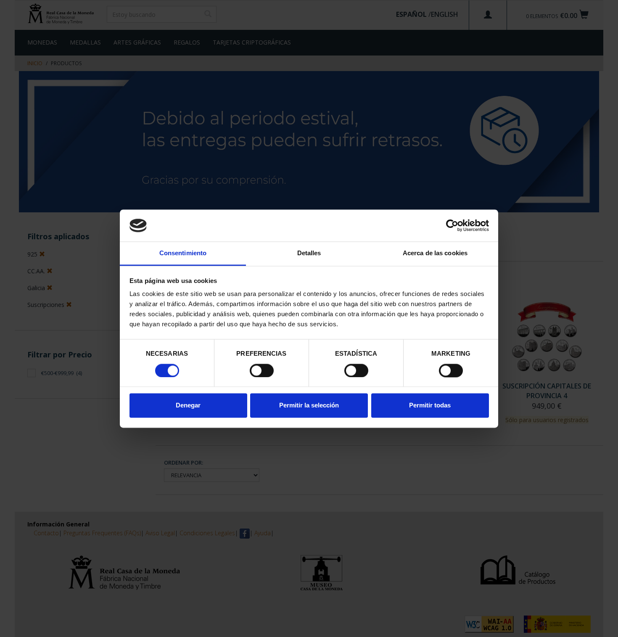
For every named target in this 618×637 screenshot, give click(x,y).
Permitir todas (430, 405)
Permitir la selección (309, 405)
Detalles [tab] (309, 253)
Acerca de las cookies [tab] (435, 253)
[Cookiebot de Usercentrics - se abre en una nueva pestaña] (452, 225)
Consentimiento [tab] (182, 253)
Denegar (188, 405)
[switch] (262, 370)
